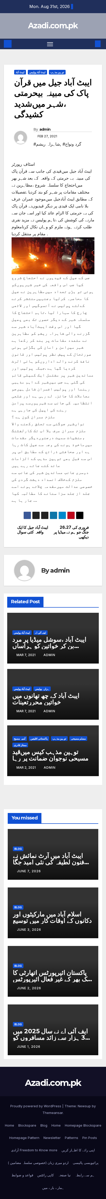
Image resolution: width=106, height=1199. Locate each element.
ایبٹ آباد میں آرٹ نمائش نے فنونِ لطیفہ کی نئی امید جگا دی (48, 862)
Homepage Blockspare (83, 1125)
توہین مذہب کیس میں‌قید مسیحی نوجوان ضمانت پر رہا (50, 755)
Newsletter (52, 1138)
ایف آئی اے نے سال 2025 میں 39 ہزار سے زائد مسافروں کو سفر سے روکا (51, 1037)
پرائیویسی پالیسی (86, 1163)
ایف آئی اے (40, 632)
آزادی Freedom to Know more (34, 1150)
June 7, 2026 (29, 871)
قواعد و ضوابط (22, 1175)
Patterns (71, 1138)
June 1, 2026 (28, 1047)
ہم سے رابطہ (85, 1175)
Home (9, 1125)
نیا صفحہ (64, 1175)
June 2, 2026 (29, 988)
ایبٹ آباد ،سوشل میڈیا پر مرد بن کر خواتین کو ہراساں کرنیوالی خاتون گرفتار (49, 646)
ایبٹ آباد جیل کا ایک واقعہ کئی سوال (32, 529)
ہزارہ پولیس (42, 688)
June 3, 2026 (29, 930)
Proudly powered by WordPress (36, 1106)
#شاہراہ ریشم (46, 144)
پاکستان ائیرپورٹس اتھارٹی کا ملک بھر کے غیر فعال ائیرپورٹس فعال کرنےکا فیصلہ (53, 979)
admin (45, 129)
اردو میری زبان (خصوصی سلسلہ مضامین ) (38, 1163)
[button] (90, 43)
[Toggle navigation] (50, 44)
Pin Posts (89, 1138)
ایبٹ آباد (20, 72)
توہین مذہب (57, 72)
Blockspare (27, 1125)
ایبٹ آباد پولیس (37, 72)
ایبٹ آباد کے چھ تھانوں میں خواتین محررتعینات (46, 699)
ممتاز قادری (20, 745)
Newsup (84, 1106)
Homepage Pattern (24, 1138)
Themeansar (52, 1113)
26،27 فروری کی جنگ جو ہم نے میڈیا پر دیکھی (71, 532)
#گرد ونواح (72, 144)
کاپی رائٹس (45, 1175)
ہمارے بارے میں (53, 1188)
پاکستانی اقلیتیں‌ (39, 738)
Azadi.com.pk (53, 25)
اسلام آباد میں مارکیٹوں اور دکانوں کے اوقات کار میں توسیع (52, 917)
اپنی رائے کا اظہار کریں (78, 1150)
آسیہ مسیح (19, 738)
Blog (18, 848)
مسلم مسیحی (78, 738)
